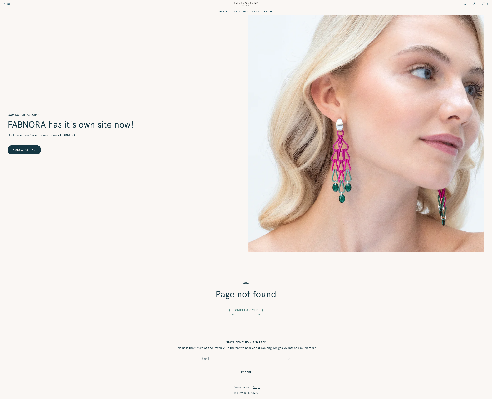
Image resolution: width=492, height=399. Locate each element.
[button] (465, 4)
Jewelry (223, 11)
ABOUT (255, 11)
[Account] (474, 4)
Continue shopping (246, 310)
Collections (240, 11)
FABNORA (269, 11)
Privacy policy (240, 387)
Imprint (246, 372)
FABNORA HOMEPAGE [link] (24, 150)
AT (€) (7, 4)
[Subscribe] (285, 358)
